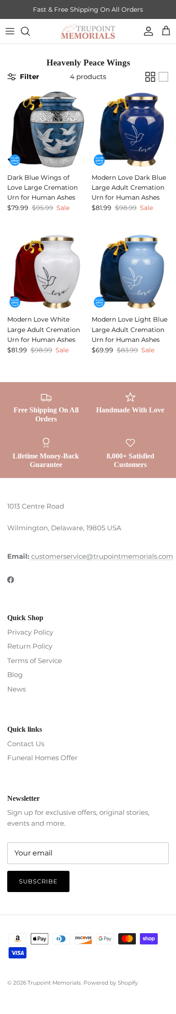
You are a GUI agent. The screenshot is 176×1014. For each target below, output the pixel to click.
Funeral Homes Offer (42, 757)
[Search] (30, 31)
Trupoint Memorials (54, 982)
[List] (163, 76)
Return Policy (29, 646)
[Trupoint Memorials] (88, 31)
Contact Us (25, 743)
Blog (15, 674)
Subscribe (38, 881)
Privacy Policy (30, 632)
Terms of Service (34, 660)
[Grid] (150, 76)
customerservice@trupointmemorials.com (101, 556)
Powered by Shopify (110, 982)
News (16, 689)
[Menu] (10, 31)
